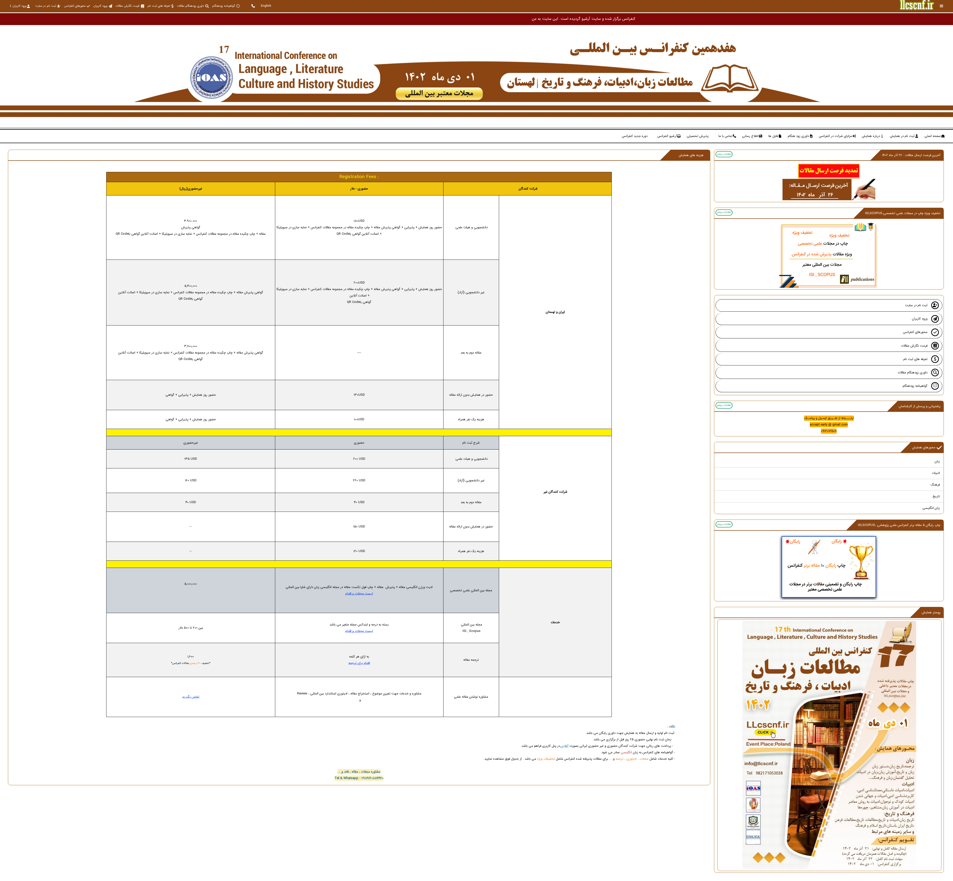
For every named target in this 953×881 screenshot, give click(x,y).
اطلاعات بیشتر (724, 154)
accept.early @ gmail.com (829, 424)
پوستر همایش (931, 612)
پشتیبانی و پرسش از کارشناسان (919, 406)
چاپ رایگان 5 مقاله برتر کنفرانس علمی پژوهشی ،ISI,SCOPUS (899, 525)
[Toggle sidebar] (941, 6)
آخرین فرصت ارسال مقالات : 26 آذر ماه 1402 (911, 155)
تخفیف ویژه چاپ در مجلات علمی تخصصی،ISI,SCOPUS (902, 213)
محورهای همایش (923, 447)
